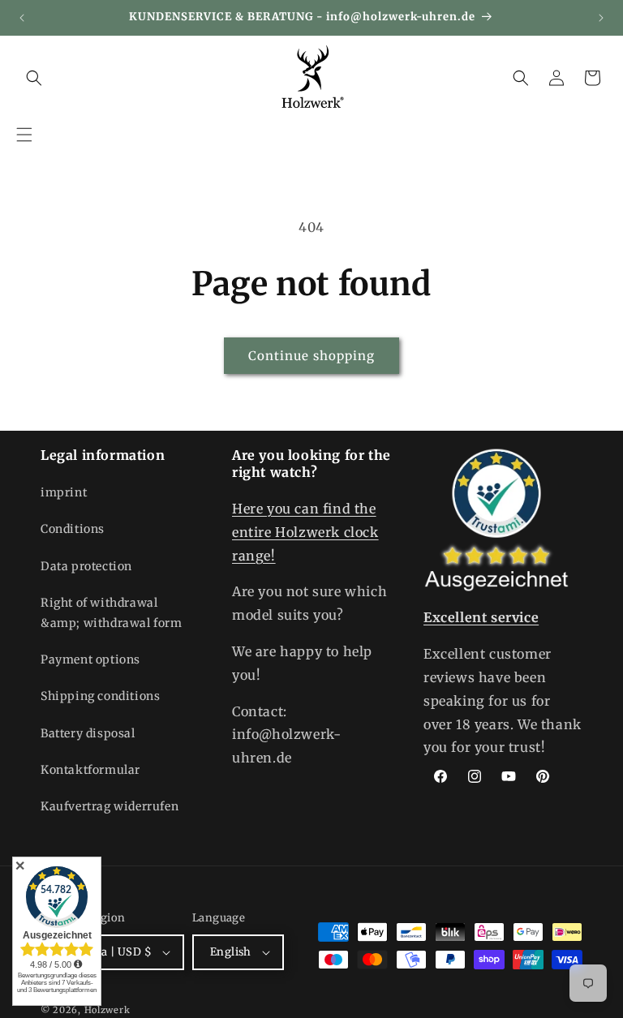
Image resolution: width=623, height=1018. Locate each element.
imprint (64, 492)
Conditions (73, 529)
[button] (24, 134)
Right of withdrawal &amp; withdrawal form (112, 612)
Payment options (90, 659)
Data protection (86, 566)
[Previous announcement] (22, 18)
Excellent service (481, 617)
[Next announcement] (601, 18)
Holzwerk (107, 1010)
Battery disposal (88, 733)
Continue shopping (311, 355)
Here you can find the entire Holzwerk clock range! (305, 532)
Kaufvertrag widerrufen (109, 806)
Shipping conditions (100, 696)
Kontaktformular (90, 769)
